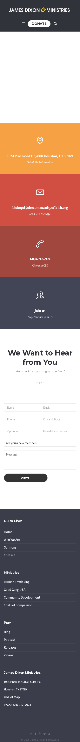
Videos (8, 655)
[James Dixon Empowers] (40, 10)
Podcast (9, 640)
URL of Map (12, 697)
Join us (40, 310)
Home (8, 532)
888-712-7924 (22, 705)
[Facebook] (35, 734)
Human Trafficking (17, 582)
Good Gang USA (14, 590)
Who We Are (12, 540)
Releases (10, 647)
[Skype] (49, 734)
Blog (7, 632)
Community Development (22, 597)
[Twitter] (44, 734)
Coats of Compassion (18, 605)
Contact (9, 555)
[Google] (40, 734)
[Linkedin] (31, 734)
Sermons (10, 547)
